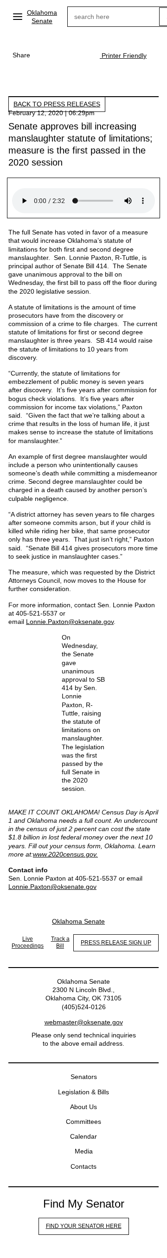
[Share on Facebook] (44, 55)
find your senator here (84, 1226)
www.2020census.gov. (65, 854)
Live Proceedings (28, 943)
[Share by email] (81, 55)
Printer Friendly (123, 55)
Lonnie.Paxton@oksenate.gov (70, 621)
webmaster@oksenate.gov (84, 1022)
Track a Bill (60, 943)
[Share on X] (62, 55)
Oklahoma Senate (42, 17)
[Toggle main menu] (17, 16)
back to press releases (56, 104)
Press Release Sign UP (116, 942)
